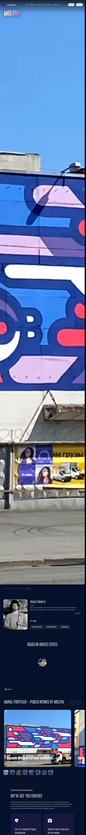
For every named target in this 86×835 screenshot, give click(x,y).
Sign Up (79, 4)
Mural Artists (18, 588)
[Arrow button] (73, 702)
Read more (78, 613)
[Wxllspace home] (8, 5)
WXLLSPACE (8, 588)
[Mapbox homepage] (8, 689)
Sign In (71, 4)
